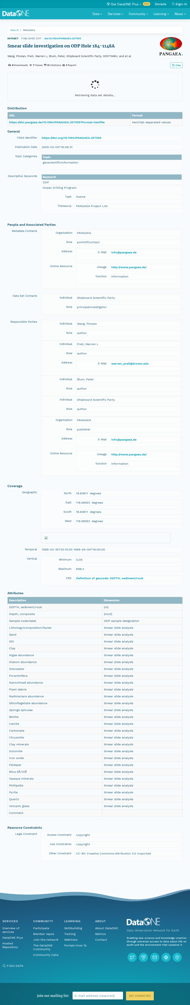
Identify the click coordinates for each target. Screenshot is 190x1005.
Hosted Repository (10, 945)
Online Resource (61, 266)
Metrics (100, 934)
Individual (66, 297)
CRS (68, 578)
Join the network (45, 939)
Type (68, 196)
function (101, 276)
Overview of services (10, 930)
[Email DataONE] (154, 957)
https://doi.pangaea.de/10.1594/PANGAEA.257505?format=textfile (57, 122)
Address (66, 251)
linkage (102, 267)
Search (14, 30)
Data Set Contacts (25, 295)
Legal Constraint (26, 834)
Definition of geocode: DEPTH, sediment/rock (109, 578)
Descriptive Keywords (22, 176)
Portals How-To (75, 945)
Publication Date (26, 147)
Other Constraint (60, 853)
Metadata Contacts (24, 231)
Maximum (64, 569)
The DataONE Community (43, 947)
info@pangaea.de (124, 252)
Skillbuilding (73, 928)
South (67, 511)
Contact (101, 939)
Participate (41, 928)
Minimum (65, 559)
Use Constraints (60, 844)
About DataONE (106, 928)
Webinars (70, 939)
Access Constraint (59, 835)
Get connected (140, 995)
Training (70, 934)
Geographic (29, 492)
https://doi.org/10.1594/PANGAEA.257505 (71, 138)
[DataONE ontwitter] (132, 957)
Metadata (29, 30)
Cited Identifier (27, 137)
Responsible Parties (23, 321)
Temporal (31, 549)
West (68, 521)
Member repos (43, 934)
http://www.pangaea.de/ (129, 267)
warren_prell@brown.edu (130, 363)
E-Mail (102, 252)
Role (69, 242)
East (68, 502)
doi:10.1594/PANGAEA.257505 (62, 38)
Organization (64, 232)
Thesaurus (64, 206)
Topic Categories (26, 156)
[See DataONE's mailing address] (177, 957)
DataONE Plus (12, 937)
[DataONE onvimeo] (143, 957)
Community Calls (45, 955)
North (67, 493)
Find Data (15, 966)
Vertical (32, 558)
